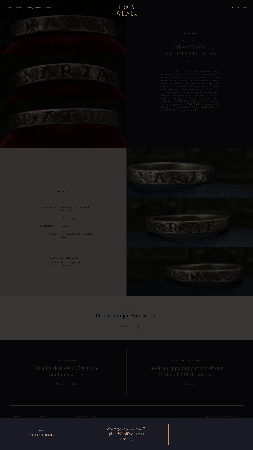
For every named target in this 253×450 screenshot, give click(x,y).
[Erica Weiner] (126, 10)
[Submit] (229, 434)
